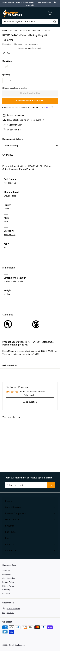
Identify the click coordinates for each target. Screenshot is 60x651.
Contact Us (7, 574)
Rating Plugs (9, 234)
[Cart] (49, 13)
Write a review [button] (30, 395)
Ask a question (9, 365)
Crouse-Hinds (10, 196)
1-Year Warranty (10, 145)
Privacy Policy (8, 586)
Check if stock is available (30, 100)
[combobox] (30, 21)
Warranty (6, 590)
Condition (7, 61)
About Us (6, 571)
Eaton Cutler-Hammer (12, 44)
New (6, 66)
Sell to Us (6, 594)
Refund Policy (8, 582)
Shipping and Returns (12, 139)
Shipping (5, 88)
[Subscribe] (51, 485)
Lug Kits (13, 30)
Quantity (6, 74)
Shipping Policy (8, 578)
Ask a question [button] (30, 402)
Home (4, 30)
